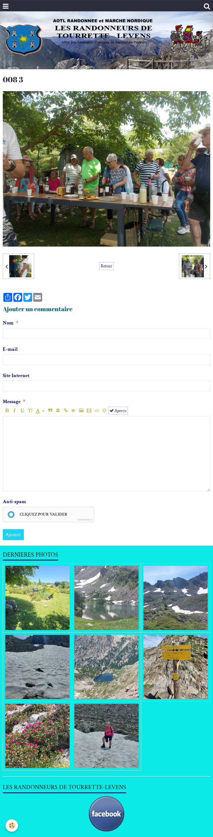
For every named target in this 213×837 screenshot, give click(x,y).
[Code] (97, 411)
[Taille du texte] (30, 411)
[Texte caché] (73, 411)
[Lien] (66, 411)
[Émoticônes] (104, 411)
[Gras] (7, 411)
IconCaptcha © (85, 519)
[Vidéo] (89, 411)
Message (12, 401)
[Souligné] (22, 411)
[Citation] (50, 411)
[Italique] (15, 411)
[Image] (81, 411)
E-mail (10, 349)
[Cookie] (12, 825)
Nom (8, 323)
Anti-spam (14, 501)
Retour (106, 266)
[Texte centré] (58, 411)
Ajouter (13, 534)
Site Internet (16, 375)
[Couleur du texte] (40, 411)
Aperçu (120, 410)
